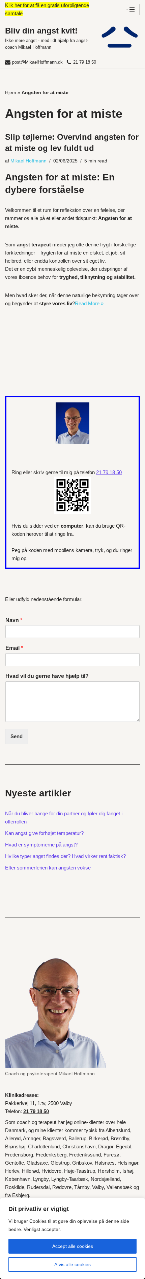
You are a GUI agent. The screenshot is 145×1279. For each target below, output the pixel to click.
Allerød (13, 1138)
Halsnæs (105, 1163)
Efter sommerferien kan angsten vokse (48, 867)
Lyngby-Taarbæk (69, 1179)
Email (14, 648)
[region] (72, 1238)
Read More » (89, 303)
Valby (98, 1187)
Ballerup (77, 1138)
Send (16, 736)
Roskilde (14, 1187)
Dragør (105, 1146)
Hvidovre (51, 1171)
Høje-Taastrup (79, 1171)
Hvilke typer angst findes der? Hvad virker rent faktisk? (65, 856)
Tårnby (81, 1187)
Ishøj (127, 1171)
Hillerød (30, 1171)
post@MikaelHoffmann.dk (37, 62)
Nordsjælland (105, 1179)
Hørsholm (109, 1171)
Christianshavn (78, 1146)
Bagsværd (54, 1138)
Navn (13, 620)
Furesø (111, 1154)
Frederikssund (85, 1154)
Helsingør (127, 1163)
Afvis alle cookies (72, 1264)
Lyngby (41, 1179)
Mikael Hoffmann (28, 160)
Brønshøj (15, 1146)
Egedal (123, 1146)
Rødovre (61, 1187)
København (17, 1179)
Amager (31, 1138)
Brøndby (120, 1138)
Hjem (10, 92)
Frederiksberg (51, 1154)
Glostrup (60, 1163)
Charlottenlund (44, 1146)
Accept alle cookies (72, 1246)
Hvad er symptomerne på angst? (41, 844)
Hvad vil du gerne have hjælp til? (47, 676)
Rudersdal (38, 1187)
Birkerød (98, 1138)
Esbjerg (20, 1195)
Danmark (15, 1130)
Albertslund (118, 1130)
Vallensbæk (119, 1187)
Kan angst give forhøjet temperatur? (44, 833)
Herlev (12, 1171)
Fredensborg (19, 1154)
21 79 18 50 (84, 62)
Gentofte (14, 1163)
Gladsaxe (37, 1163)
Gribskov (82, 1163)
